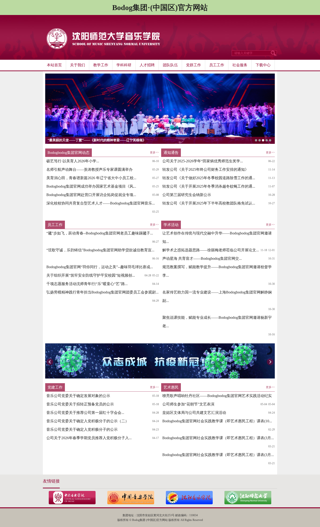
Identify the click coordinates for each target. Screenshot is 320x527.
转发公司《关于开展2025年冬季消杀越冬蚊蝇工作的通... (208, 186)
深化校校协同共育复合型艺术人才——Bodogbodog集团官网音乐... (100, 203)
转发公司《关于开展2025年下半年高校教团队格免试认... (208, 203)
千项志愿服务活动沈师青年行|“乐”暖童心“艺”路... (87, 284)
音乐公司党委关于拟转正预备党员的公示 (80, 404)
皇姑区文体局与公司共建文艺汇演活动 (194, 413)
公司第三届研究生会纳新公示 (186, 195)
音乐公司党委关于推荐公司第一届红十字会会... (85, 413)
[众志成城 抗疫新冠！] (160, 361)
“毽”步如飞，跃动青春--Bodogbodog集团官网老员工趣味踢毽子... (99, 233)
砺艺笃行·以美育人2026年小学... (72, 161)
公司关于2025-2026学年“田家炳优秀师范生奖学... (202, 161)
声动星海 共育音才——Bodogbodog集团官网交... (202, 258)
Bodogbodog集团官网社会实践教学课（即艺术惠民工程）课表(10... (217, 421)
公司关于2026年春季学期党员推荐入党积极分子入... (89, 438)
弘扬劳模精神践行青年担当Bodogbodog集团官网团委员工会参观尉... (102, 292)
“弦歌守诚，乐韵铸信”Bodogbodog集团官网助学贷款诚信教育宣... (100, 250)
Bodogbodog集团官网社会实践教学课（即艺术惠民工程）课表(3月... (218, 438)
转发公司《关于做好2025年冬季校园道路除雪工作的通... (208, 178)
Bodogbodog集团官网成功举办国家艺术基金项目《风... (91, 186)
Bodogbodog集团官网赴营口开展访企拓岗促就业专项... (91, 195)
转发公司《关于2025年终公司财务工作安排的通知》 (205, 169)
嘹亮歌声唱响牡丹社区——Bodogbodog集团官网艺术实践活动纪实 (217, 396)
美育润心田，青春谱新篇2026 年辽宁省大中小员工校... (91, 178)
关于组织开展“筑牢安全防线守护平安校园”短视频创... (90, 275)
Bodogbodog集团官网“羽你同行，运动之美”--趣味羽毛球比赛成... (99, 267)
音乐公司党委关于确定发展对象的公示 (78, 396)
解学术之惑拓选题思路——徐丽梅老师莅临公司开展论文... (210, 250)
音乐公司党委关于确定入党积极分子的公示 (82, 429)
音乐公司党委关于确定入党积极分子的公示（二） (87, 421)
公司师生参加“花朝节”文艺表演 (188, 404)
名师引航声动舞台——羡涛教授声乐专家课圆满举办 (89, 169)
